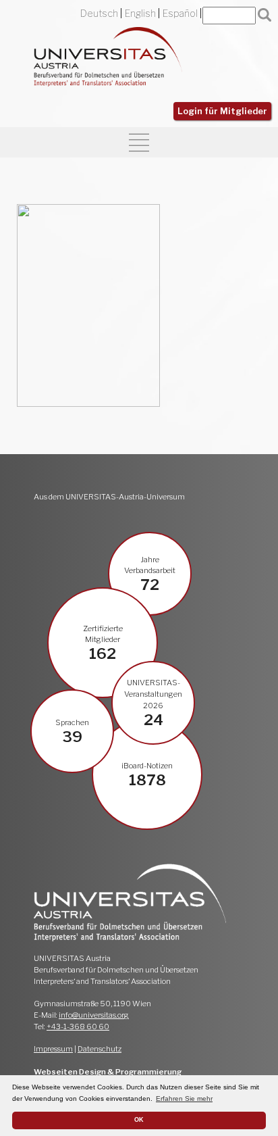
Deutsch (99, 13)
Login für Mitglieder (222, 111)
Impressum (53, 1049)
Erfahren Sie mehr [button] (184, 1098)
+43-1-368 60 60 (78, 1026)
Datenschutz (99, 1049)
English (140, 13)
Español (180, 13)
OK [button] (139, 1119)
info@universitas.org (94, 1015)
